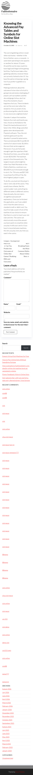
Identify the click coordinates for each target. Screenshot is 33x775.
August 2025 (6, 727)
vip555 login (6, 650)
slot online (6, 389)
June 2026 (6, 696)
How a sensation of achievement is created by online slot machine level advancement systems (16, 368)
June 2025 (6, 734)
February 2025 (7, 747)
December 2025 (8, 713)
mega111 (5, 682)
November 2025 (8, 716)
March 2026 (6, 703)
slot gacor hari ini (8, 445)
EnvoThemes (20, 772)
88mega (5, 555)
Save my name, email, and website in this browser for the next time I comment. (16, 324)
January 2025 (7, 751)
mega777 (5, 674)
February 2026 (7, 706)
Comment (8, 278)
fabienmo (20, 45)
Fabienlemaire (9, 11)
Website (7, 312)
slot (3, 406)
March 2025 (6, 744)
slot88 (4, 393)
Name (6, 304)
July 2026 (5, 692)
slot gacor (5, 413)
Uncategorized (14, 241)
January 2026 (7, 710)
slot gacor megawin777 (10, 453)
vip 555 (5, 619)
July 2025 (5, 730)
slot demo (5, 627)
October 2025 (7, 720)
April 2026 (6, 699)
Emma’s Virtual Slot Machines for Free (15, 356)
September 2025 (8, 723)
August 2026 (6, 689)
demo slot (5, 643)
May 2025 (5, 737)
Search (4, 343)
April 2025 (6, 740)
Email (18, 304)
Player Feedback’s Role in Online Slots (15, 374)
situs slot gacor (7, 437)
